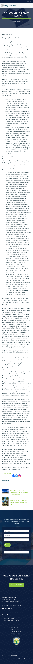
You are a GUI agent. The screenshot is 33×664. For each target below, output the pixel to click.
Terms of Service (16, 631)
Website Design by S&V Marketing (23, 658)
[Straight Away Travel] (9, 5)
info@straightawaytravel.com (13, 605)
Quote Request (7, 473)
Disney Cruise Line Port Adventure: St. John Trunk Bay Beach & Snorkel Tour (19, 493)
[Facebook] (13, 475)
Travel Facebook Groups (11, 620)
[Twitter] (16, 475)
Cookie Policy (15, 634)
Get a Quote (16, 585)
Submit (7, 545)
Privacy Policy (15, 629)
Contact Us (14, 627)
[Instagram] (19, 475)
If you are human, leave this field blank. (14, 550)
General (6, 480)
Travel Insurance (9, 618)
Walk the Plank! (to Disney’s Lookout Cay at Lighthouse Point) (18, 502)
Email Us (29, 1)
